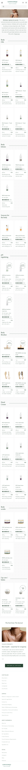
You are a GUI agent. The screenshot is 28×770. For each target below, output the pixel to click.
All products (4, 677)
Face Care (4, 680)
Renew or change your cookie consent (10, 696)
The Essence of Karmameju (8, 725)
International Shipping (6, 704)
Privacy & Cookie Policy (7, 712)
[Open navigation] (2, 2)
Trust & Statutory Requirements (9, 739)
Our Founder (4, 728)
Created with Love (6, 741)
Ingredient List (5, 744)
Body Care (4, 683)
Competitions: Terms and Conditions (10, 709)
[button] (5, 64)
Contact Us (4, 701)
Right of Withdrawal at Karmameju (9, 707)
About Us (4, 723)
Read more (17, 34)
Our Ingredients (5, 733)
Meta (3, 757)
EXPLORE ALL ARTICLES (14, 665)
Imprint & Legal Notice (7, 699)
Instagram (4, 755)
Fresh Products (5, 736)
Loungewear (4, 685)
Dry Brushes (4, 688)
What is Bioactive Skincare (8, 731)
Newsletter (4, 752)
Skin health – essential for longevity (14, 647)
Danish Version (5, 715)
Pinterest (4, 760)
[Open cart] (26, 2)
